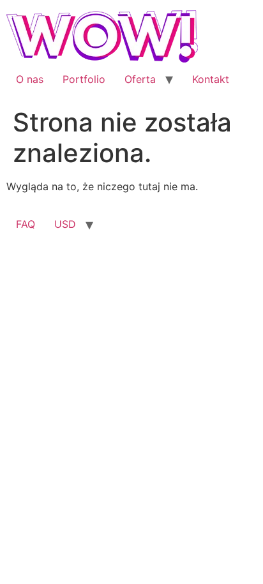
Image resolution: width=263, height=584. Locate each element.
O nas (29, 79)
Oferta (140, 79)
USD (65, 224)
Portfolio (84, 79)
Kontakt (210, 79)
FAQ (25, 224)
